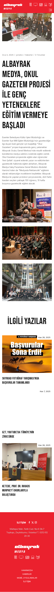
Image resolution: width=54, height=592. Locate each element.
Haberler (29, 55)
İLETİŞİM (21, 522)
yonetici (19, 55)
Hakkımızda (27, 570)
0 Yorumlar (40, 55)
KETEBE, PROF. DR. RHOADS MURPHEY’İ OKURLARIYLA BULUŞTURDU (16, 490)
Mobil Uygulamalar (27, 578)
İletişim (27, 581)
